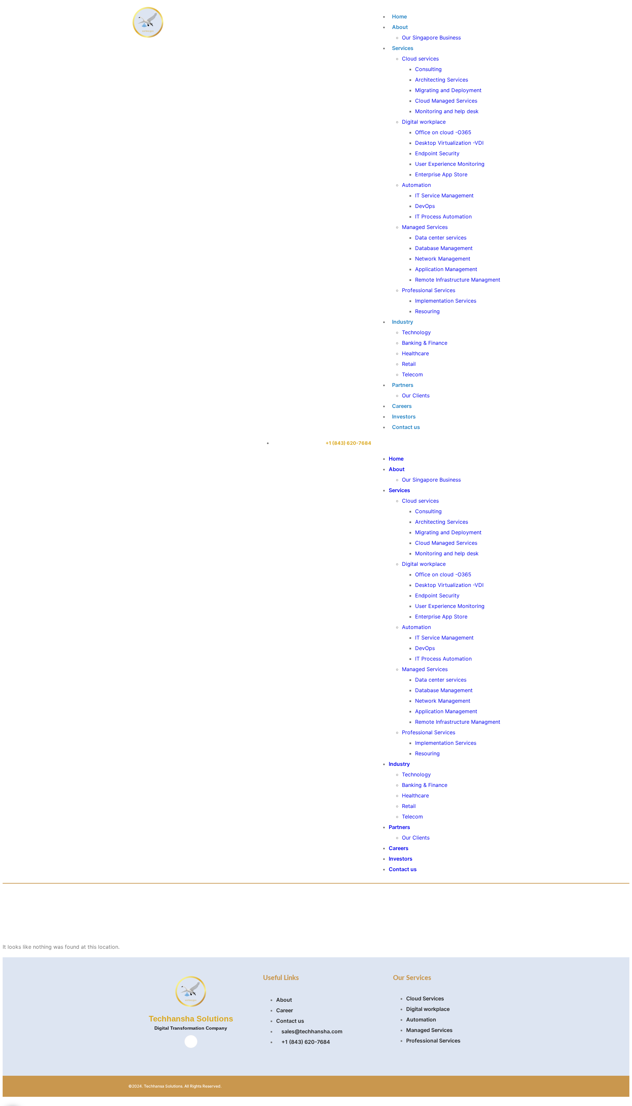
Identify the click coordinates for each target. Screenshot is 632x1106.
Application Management (446, 269)
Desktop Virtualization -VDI (449, 142)
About (400, 27)
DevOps (425, 206)
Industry (402, 321)
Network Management (442, 258)
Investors (404, 416)
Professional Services (428, 290)
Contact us (406, 427)
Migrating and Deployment (448, 90)
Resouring (427, 311)
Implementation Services (445, 300)
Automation (416, 185)
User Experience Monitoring (450, 164)
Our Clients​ (416, 395)
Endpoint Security (437, 153)
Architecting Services (441, 79)
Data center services (440, 237)
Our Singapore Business (431, 37)
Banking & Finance (424, 342)
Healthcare (415, 353)
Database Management (444, 248)
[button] (438, 443)
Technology (416, 332)
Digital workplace (424, 121)
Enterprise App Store (441, 174)
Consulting (428, 69)
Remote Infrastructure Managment (457, 279)
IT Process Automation (443, 216)
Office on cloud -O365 (443, 132)
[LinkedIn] (191, 1041)
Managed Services (425, 227)
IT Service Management (444, 195)
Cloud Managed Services (446, 100)
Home (399, 16)
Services (402, 48)
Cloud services (420, 58)
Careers (402, 406)
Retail (409, 364)
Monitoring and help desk (447, 111)
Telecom (412, 374)
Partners (402, 385)
